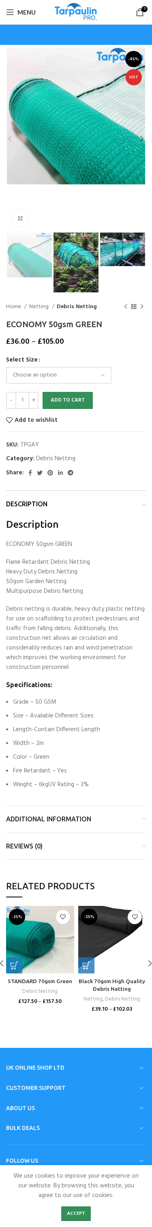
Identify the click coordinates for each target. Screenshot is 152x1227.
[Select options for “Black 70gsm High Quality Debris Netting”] (86, 965)
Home (14, 307)
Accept (76, 1214)
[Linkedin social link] (60, 473)
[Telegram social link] (70, 473)
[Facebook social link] (30, 473)
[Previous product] (126, 307)
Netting (39, 307)
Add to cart (68, 400)
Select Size (22, 360)
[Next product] (142, 307)
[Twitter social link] (39, 473)
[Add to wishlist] (63, 917)
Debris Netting (77, 307)
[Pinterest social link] (50, 473)
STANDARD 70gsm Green (40, 981)
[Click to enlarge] (20, 218)
